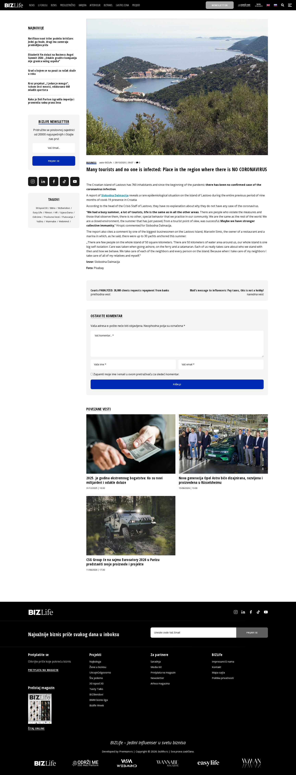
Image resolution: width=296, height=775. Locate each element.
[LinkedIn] (43, 181)
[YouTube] (74, 181)
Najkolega (95, 661)
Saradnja (156, 661)
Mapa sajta (218, 672)
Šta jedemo (96, 678)
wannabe (51, 221)
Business (91, 162)
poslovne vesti (52, 216)
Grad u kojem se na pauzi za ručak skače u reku (52, 72)
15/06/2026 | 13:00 (188, 488)
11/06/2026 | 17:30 (95, 569)
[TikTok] (64, 181)
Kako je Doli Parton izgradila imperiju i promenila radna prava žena (51, 100)
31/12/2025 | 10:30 (95, 488)
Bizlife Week (96, 705)
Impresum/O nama (223, 661)
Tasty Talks (96, 689)
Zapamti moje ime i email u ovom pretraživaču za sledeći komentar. (136, 374)
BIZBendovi (96, 694)
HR (56, 212)
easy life (37, 212)
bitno (53, 208)
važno (40, 221)
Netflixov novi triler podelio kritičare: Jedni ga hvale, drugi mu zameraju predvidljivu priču (51, 42)
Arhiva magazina (160, 683)
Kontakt (216, 667)
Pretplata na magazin (163, 672)
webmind (64, 221)
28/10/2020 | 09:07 (124, 162)
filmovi (48, 212)
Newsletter (157, 678)
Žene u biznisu (97, 667)
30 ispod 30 (41, 208)
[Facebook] (53, 181)
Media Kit (156, 667)
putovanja (67, 216)
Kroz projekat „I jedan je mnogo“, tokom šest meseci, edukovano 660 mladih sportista (49, 86)
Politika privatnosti (223, 678)
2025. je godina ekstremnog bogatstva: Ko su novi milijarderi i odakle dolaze (124, 480)
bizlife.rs (163, 751)
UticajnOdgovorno (100, 672)
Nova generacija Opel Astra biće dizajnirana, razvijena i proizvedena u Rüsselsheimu (221, 480)
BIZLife (108, 162)
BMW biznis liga (98, 700)
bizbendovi (64, 208)
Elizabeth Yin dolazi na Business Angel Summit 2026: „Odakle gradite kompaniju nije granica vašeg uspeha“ (52, 58)
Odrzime (37, 216)
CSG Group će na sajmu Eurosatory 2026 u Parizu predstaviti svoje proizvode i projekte (122, 561)
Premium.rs (126, 751)
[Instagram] (32, 181)
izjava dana (66, 212)
